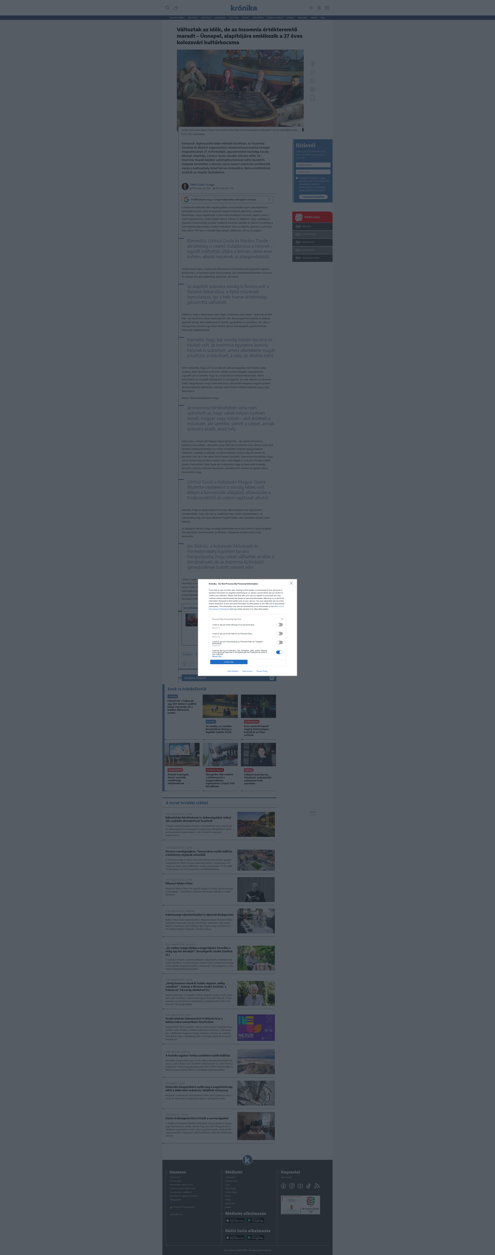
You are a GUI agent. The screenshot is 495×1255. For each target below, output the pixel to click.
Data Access (247, 671)
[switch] (279, 624)
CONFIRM (229, 662)
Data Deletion (232, 671)
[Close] (292, 584)
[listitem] (247, 619)
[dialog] (247, 627)
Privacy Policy (262, 671)
